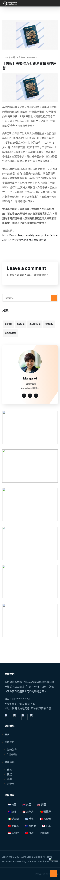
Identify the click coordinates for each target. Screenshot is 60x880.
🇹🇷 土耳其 (13, 826)
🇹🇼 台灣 (29, 833)
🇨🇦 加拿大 (28, 811)
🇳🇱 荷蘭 (12, 804)
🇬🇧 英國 (26, 804)
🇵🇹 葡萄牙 (45, 811)
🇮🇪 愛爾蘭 (13, 818)
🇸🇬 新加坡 (13, 833)
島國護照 (45, 833)
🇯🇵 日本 (46, 826)
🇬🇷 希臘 (29, 818)
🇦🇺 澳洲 (12, 811)
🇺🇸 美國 (41, 804)
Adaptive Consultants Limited (42, 861)
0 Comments (29, 57)
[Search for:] (30, 298)
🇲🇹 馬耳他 (45, 818)
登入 (24, 275)
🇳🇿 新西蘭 (30, 826)
